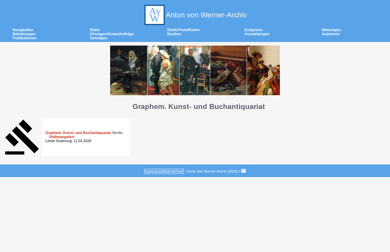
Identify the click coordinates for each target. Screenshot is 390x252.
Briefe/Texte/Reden (183, 30)
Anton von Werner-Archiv (206, 15)
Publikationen (24, 38)
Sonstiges (98, 38)
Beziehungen (24, 34)
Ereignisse (253, 30)
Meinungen (331, 30)
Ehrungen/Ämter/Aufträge (112, 34)
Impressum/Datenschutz (164, 171)
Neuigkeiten (23, 30)
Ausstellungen (256, 34)
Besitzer (174, 34)
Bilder (95, 30)
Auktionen (331, 34)
